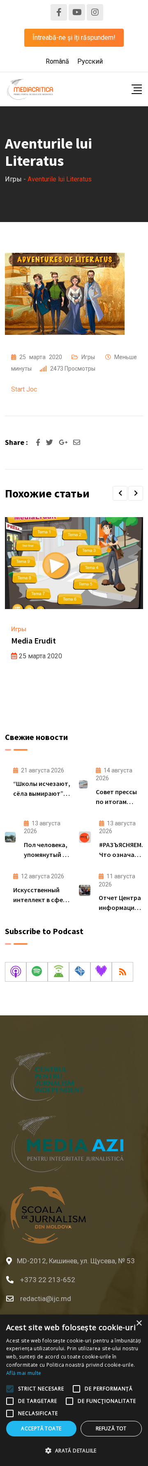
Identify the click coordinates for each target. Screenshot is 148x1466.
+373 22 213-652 (47, 1280)
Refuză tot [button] (111, 1428)
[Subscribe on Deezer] (101, 972)
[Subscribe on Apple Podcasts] (15, 972)
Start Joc (24, 389)
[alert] (74, 1390)
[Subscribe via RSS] (122, 972)
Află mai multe (23, 1373)
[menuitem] (57, 61)
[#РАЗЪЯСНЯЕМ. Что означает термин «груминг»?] (85, 837)
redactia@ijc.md (45, 1298)
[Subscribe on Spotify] (37, 972)
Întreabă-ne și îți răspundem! (74, 37)
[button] (120, 493)
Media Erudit (33, 640)
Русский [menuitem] (90, 61)
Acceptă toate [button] (41, 1428)
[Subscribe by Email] (79, 972)
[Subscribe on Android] (58, 972)
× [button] (139, 1323)
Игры (88, 357)
